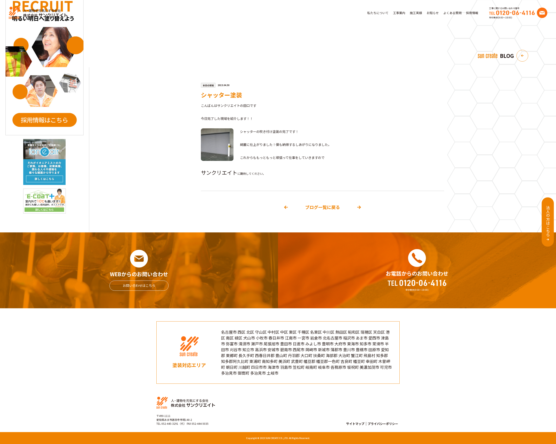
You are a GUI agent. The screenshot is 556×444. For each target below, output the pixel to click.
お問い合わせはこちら (139, 285)
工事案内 (399, 13)
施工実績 (416, 13)
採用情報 (472, 13)
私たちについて (378, 13)
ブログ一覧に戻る (322, 207)
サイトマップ (355, 423)
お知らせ (433, 13)
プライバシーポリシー (383, 423)
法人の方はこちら (548, 221)
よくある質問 (452, 13)
